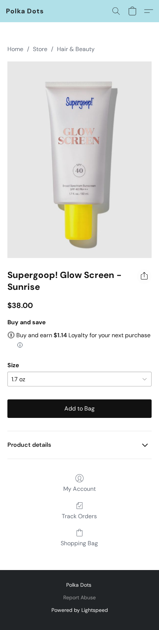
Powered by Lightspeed (79, 610)
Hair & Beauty (76, 49)
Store (40, 49)
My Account (79, 489)
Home (15, 49)
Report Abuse (79, 597)
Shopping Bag (79, 543)
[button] (25, 11)
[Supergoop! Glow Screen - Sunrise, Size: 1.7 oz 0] (79, 159)
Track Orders (79, 516)
